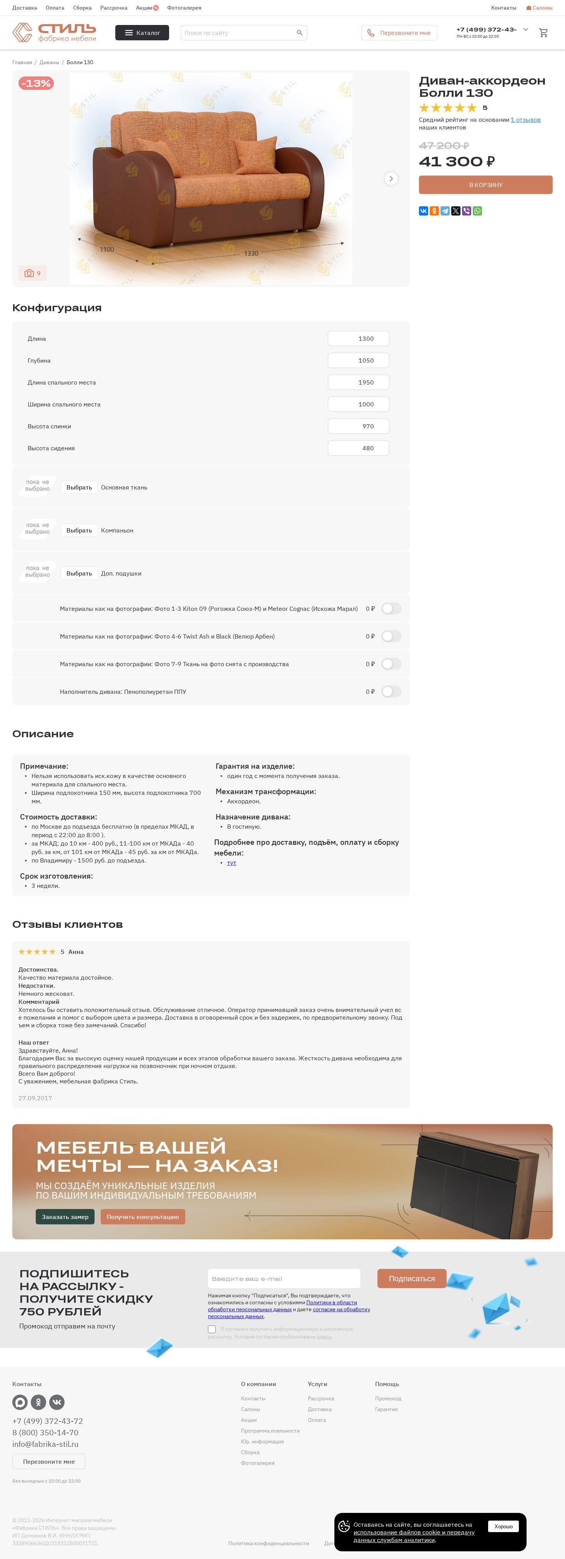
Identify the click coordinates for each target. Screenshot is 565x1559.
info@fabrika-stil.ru (45, 1444)
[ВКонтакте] (423, 211)
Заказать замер (65, 1217)
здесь (324, 1336)
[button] (391, 178)
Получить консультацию (143, 1217)
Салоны (543, 7)
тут (231, 862)
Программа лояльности (270, 1430)
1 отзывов (526, 119)
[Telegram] (445, 211)
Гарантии (386, 1409)
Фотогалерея (184, 7)
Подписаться (412, 1278)
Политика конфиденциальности (268, 1543)
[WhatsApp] (477, 211)
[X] (455, 211)
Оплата (55, 7)
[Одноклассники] (434, 211)
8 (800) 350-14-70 (45, 1433)
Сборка (82, 7)
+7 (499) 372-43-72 (47, 1421)
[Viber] (466, 211)
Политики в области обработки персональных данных (282, 1306)
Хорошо (504, 1526)
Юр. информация (262, 1441)
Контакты (504, 7)
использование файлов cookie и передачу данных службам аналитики (414, 1536)
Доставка (24, 7)
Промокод (388, 1398)
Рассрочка (114, 7)
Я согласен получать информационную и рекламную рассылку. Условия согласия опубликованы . (280, 1332)
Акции (144, 7)
